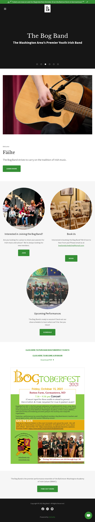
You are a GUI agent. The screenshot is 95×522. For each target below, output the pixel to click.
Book (71, 258)
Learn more (11, 169)
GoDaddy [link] (52, 517)
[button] (37, 64)
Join (24, 253)
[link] (47, 12)
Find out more (47, 489)
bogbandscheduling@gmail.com (71, 245)
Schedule (47, 332)
